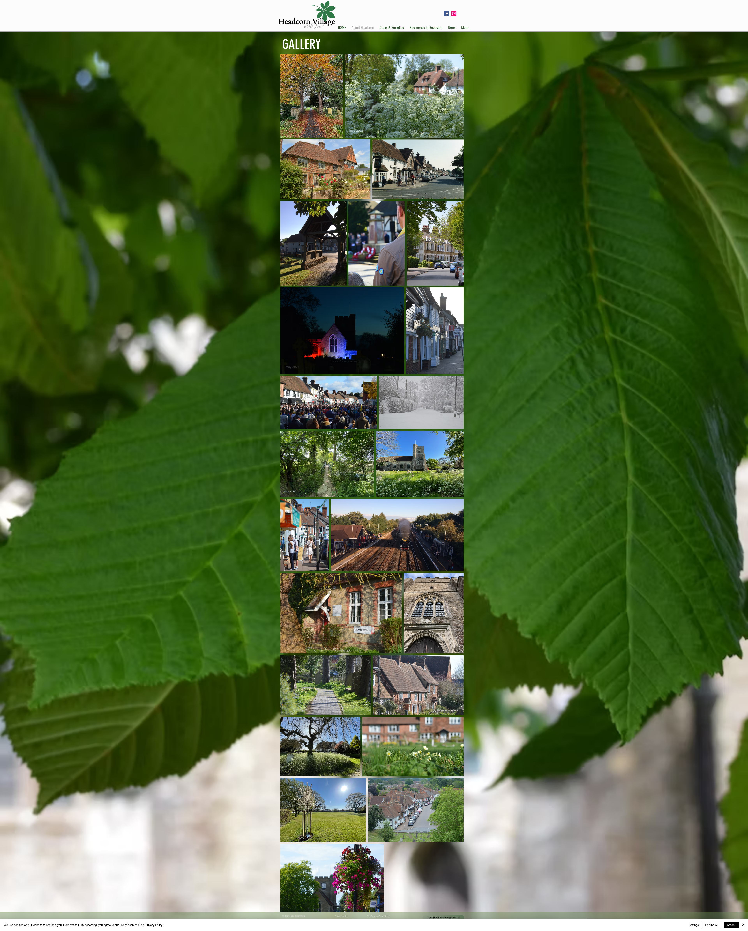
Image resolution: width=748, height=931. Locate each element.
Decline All (711, 925)
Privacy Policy (154, 925)
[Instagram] (453, 13)
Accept (731, 925)
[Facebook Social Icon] (446, 13)
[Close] (743, 925)
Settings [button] (694, 925)
